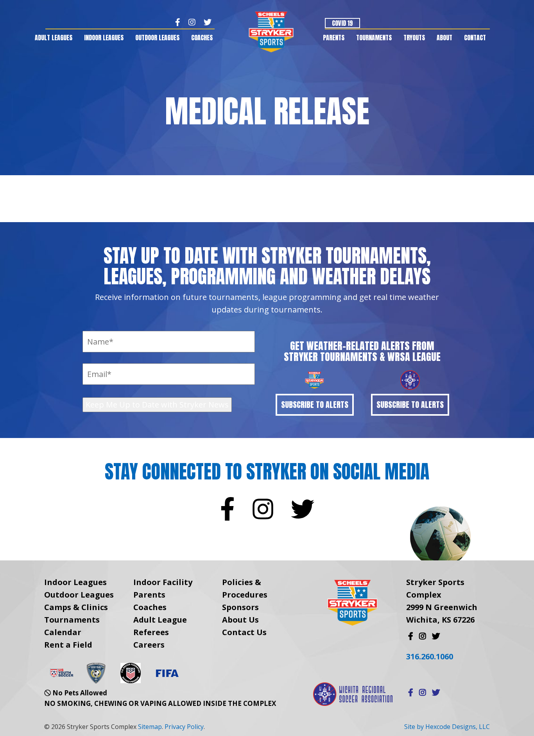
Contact (475, 37)
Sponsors (240, 607)
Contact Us (244, 632)
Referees (151, 632)
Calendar (62, 632)
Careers (149, 644)
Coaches (202, 37)
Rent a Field (68, 644)
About (444, 37)
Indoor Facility (162, 582)
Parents (333, 37)
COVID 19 (342, 23)
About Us (240, 619)
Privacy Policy (184, 726)
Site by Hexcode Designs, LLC (447, 726)
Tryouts (414, 37)
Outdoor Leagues (157, 37)
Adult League (160, 619)
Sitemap (150, 726)
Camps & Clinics (76, 607)
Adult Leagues (53, 37)
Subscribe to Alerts (314, 405)
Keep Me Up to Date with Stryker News (157, 404)
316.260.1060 (429, 656)
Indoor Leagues (104, 37)
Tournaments (374, 37)
